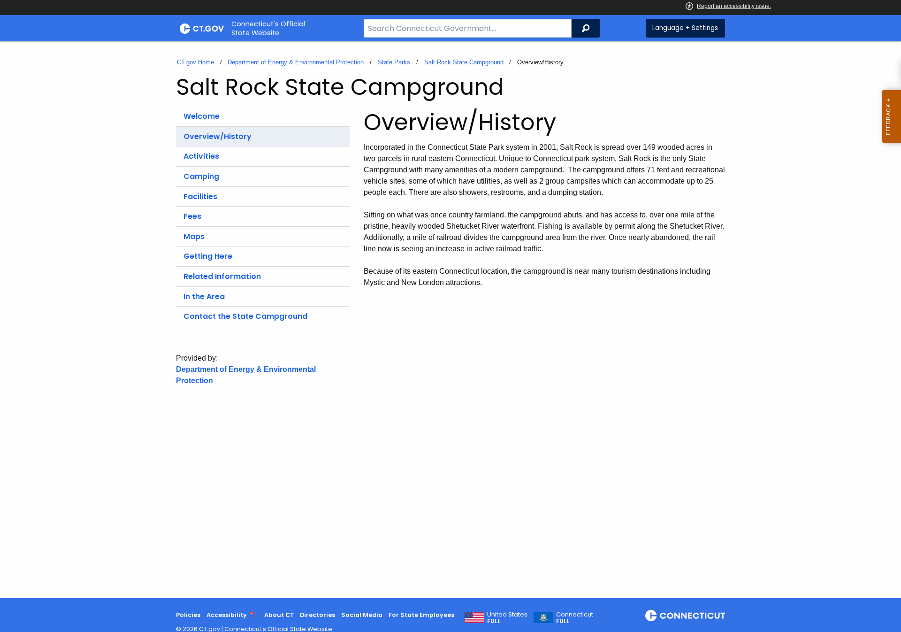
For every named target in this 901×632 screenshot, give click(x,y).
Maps (194, 236)
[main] (450, 319)
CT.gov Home (195, 62)
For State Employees (421, 615)
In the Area (204, 296)
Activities (201, 156)
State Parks (394, 62)
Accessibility (226, 615)
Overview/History (217, 136)
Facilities (200, 196)
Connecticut (574, 617)
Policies (188, 615)
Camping (201, 176)
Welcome (201, 116)
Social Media (361, 615)
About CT (279, 615)
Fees (192, 216)
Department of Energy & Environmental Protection (296, 62)
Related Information (222, 276)
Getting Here (207, 256)
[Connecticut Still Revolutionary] (685, 615)
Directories (317, 615)
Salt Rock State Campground (464, 62)
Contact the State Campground (245, 316)
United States (507, 617)
